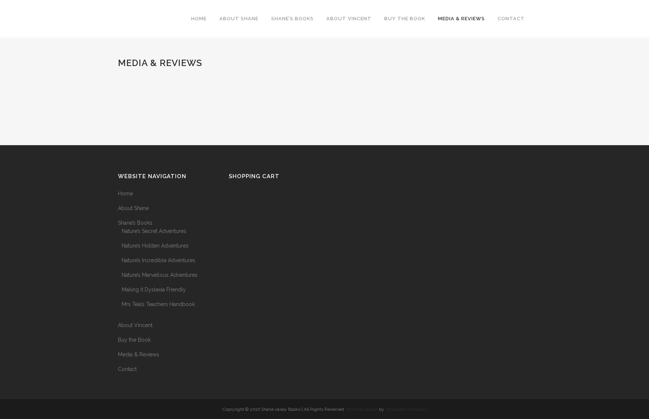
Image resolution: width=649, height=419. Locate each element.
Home (125, 194)
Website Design (361, 409)
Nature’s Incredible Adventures (158, 260)
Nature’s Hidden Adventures (155, 246)
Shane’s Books (135, 223)
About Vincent (135, 325)
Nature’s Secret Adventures (154, 231)
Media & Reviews (138, 354)
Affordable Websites (406, 409)
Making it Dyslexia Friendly (154, 290)
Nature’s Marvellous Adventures (160, 275)
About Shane (133, 208)
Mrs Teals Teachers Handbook (158, 304)
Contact (127, 369)
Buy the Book (134, 340)
